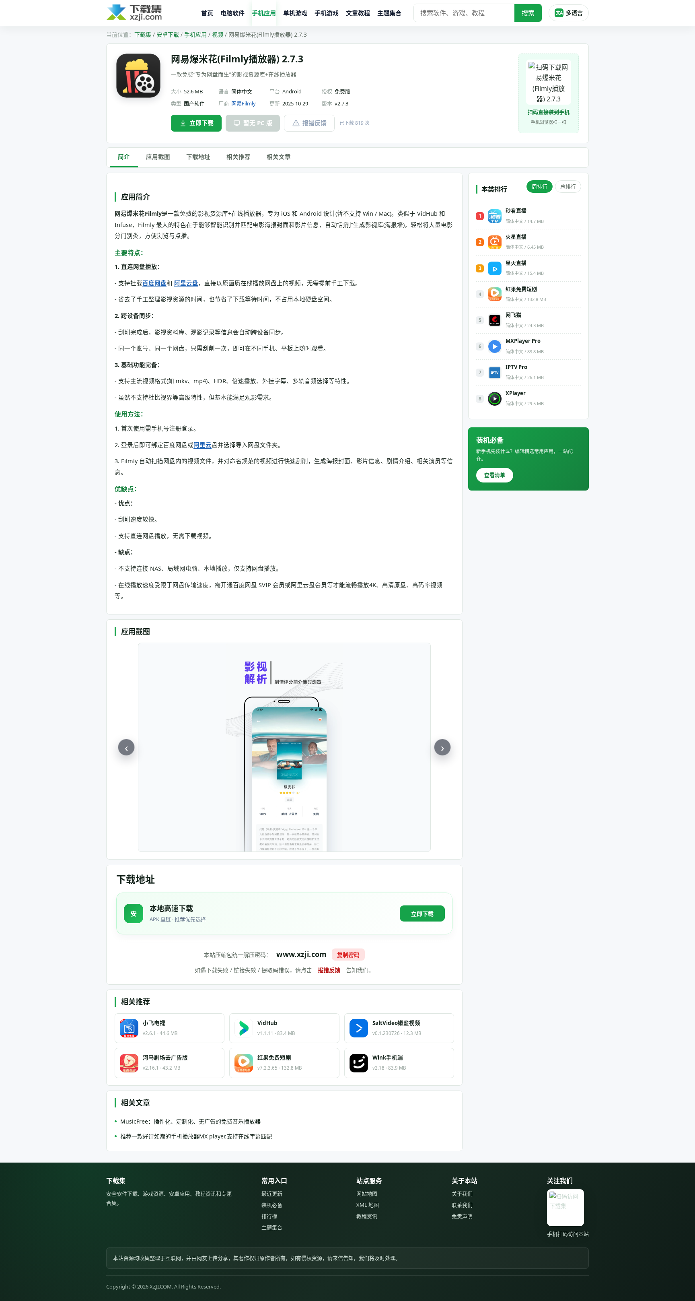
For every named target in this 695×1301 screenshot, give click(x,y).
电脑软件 (232, 13)
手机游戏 (327, 13)
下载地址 (198, 157)
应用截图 (158, 157)
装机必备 (271, 1204)
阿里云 (202, 445)
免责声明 (462, 1216)
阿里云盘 (186, 283)
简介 (124, 157)
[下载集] (150, 13)
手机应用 (264, 13)
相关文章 (279, 157)
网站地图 (366, 1193)
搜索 (528, 12)
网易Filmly (243, 103)
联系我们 (462, 1204)
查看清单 (494, 474)
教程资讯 (366, 1216)
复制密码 (348, 955)
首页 (207, 13)
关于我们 (462, 1193)
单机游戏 (295, 13)
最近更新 (271, 1193)
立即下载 (201, 123)
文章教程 (358, 13)
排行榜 (269, 1216)
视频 (217, 34)
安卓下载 (167, 34)
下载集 (142, 34)
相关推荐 (238, 157)
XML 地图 (367, 1204)
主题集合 (389, 13)
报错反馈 (314, 123)
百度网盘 (154, 283)
